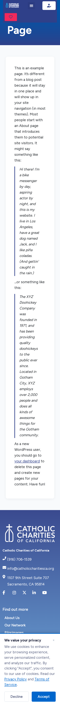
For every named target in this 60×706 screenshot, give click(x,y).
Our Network (15, 625)
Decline (16, 696)
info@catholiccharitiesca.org (30, 568)
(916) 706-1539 (19, 559)
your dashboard (27, 461)
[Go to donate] (49, 5)
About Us (12, 618)
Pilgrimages (14, 632)
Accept (44, 696)
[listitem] (6, 594)
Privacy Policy (15, 679)
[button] (31, 5)
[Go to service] (10, 17)
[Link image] (12, 5)
